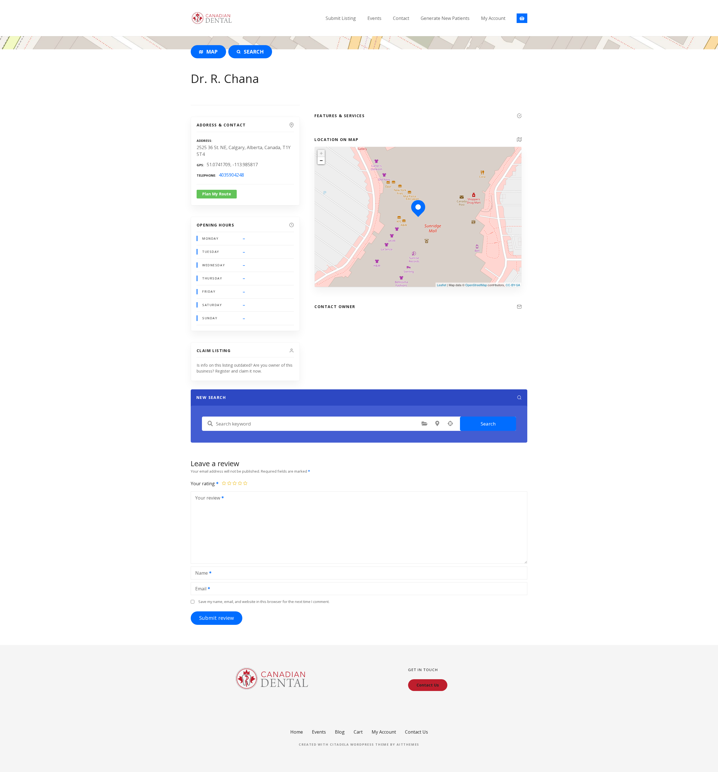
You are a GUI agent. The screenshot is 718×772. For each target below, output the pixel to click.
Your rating (203, 483)
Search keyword (210, 423)
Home (296, 732)
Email (199, 589)
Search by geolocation (450, 423)
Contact (401, 18)
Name (200, 573)
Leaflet (441, 285)
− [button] (321, 160)
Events (374, 18)
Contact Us (416, 732)
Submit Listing (341, 18)
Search (488, 423)
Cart (358, 732)
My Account (493, 18)
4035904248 (231, 175)
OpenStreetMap (476, 285)
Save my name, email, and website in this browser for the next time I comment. (264, 601)
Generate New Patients (445, 18)
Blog (340, 732)
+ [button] (321, 153)
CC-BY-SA (513, 285)
